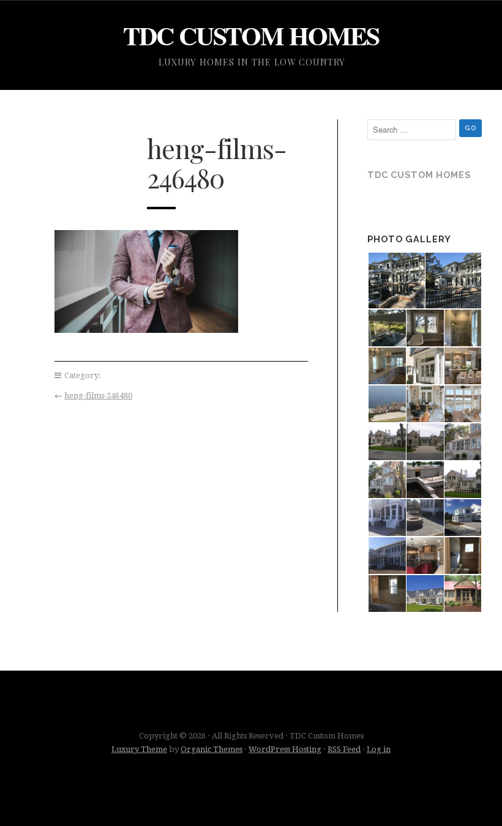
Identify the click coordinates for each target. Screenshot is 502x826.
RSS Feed (344, 749)
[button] (395, 280)
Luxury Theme (139, 749)
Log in (379, 749)
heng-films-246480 (98, 395)
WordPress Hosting (285, 749)
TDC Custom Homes (251, 35)
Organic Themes (211, 749)
